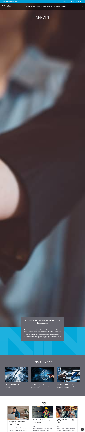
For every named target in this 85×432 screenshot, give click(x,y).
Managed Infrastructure (14, 384)
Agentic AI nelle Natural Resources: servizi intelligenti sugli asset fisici (41, 421)
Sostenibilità (57, 6)
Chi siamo (28, 6)
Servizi (38, 6)
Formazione (43, 6)
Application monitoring (65, 384)
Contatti (63, 6)
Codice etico (65, 1)
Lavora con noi (56, 1)
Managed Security (37, 384)
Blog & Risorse (50, 6)
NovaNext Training (13, 1)
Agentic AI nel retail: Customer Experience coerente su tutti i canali (66, 421)
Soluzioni (33, 6)
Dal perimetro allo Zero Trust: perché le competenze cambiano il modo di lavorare (18, 423)
